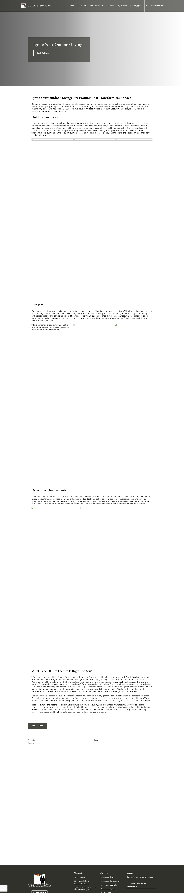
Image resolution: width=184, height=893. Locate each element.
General (31, 743)
